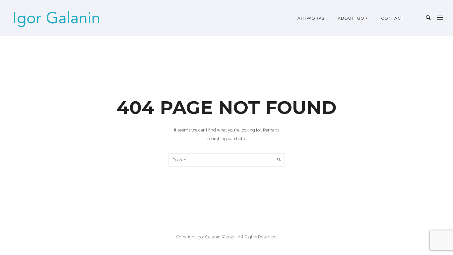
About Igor (353, 18)
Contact (392, 18)
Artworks (310, 18)
